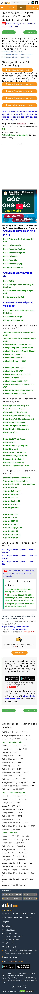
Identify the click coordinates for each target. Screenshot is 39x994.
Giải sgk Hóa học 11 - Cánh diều (14, 849)
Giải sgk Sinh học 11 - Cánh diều (14, 853)
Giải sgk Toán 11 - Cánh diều (13, 843)
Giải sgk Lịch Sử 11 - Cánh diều (14, 856)
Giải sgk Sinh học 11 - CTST (12, 812)
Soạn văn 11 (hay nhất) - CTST (14, 796)
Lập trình (28, 917)
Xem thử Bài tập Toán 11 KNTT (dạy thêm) (20, 91)
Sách (28, 894)
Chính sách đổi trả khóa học (12, 936)
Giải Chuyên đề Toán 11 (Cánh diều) (16, 57)
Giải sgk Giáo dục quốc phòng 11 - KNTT (18, 786)
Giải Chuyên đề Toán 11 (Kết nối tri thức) (18, 54)
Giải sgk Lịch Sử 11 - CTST (12, 816)
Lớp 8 (32, 913)
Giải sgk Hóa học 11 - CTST (12, 809)
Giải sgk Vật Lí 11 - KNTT (11, 755)
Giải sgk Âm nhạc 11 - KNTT (13, 789)
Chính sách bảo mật (9, 930)
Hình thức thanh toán (9, 933)
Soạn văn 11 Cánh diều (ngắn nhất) (16, 839)
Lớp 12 (31, 7)
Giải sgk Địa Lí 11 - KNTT (11, 769)
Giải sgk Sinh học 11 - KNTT (13, 762)
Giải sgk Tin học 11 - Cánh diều (14, 866)
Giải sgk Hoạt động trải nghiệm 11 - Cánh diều (18, 874)
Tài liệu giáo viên (11, 898)
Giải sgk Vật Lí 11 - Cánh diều (13, 846)
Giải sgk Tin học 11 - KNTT (12, 776)
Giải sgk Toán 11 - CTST (11, 802)
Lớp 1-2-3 (5, 913)
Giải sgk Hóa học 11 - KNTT (12, 759)
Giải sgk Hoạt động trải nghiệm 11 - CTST (18, 826)
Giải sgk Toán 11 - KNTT (11, 752)
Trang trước (9, 32)
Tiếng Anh (5, 922)
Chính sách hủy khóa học (11, 940)
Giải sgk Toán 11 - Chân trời (13, 51)
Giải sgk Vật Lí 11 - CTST (11, 806)
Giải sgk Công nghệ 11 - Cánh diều (15, 869)
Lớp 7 (27, 913)
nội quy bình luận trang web (20, 697)
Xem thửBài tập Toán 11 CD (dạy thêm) (20, 105)
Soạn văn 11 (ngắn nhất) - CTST (14, 799)
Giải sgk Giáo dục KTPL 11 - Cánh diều (17, 863)
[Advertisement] (19, 167)
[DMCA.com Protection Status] (28, 991)
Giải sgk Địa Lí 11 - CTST (11, 819)
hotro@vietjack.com (16, 961)
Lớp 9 (4, 917)
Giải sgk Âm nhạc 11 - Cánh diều (15, 885)
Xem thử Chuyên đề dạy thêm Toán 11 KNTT (20, 84)
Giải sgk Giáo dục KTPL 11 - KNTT (15, 772)
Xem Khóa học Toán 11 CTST (18, 70)
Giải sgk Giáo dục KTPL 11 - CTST (15, 822)
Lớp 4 (12, 913)
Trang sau (30, 32)
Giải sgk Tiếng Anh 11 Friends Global (16, 739)
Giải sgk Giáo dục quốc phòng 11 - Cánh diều (18, 880)
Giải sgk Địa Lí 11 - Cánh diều (13, 859)
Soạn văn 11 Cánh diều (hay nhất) (15, 836)
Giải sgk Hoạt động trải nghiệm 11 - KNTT (18, 782)
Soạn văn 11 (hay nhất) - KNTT (14, 745)
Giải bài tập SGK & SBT (13, 894)
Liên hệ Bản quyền (8, 943)
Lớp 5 (17, 913)
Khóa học (30, 898)
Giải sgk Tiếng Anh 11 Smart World (16, 735)
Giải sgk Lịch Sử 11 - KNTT (12, 765)
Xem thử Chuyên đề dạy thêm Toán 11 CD (20, 98)
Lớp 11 (21, 7)
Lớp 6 (22, 913)
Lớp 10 (11, 7)
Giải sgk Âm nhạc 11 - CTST (12, 829)
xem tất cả (19, 653)
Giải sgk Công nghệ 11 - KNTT (13, 779)
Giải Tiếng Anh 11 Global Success (15, 732)
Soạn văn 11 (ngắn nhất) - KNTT (14, 749)
